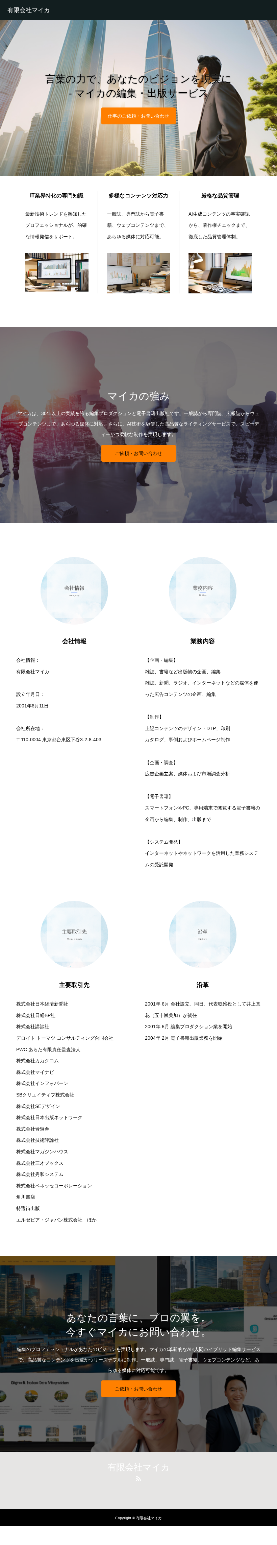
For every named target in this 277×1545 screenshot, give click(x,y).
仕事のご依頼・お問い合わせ (138, 116)
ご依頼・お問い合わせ (138, 453)
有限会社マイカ (28, 10)
